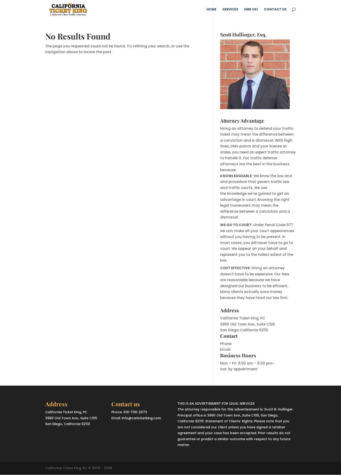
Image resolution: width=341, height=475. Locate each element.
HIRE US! (251, 10)
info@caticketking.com (253, 349)
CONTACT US (275, 10)
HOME (211, 10)
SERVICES (230, 10)
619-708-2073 (245, 343)
